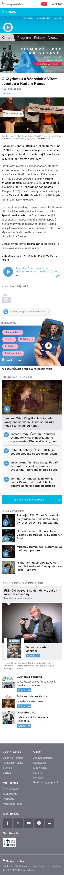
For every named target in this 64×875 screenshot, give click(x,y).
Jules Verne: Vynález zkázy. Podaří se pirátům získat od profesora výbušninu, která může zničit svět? (35, 466)
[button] (58, 276)
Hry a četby (11, 332)
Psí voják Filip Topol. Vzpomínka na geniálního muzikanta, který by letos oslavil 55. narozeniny (38, 519)
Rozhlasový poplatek (46, 782)
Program (28, 18)
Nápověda (39, 762)
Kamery (58, 18)
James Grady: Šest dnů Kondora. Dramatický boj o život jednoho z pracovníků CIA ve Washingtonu (34, 437)
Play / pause (8, 272)
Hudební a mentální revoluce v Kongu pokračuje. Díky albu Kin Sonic (39, 534)
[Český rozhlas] (12, 4)
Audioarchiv (43, 18)
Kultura (7, 38)
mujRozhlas (8, 322)
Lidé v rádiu (40, 767)
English (56, 866)
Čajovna (6, 93)
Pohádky (25, 339)
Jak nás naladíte (43, 758)
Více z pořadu (13, 510)
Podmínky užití (41, 866)
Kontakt (38, 777)
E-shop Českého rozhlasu (23, 583)
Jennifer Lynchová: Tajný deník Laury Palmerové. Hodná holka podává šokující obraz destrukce (33, 482)
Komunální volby (13, 762)
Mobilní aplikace (12, 803)
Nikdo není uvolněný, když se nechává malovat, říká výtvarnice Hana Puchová (39, 566)
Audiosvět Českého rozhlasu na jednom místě (27, 369)
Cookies (7, 866)
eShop (7, 772)
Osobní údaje (22, 866)
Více (53, 38)
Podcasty (8, 798)
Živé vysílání (12, 353)
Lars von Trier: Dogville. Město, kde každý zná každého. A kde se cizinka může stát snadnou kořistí (29, 422)
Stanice (7, 767)
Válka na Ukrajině (13, 758)
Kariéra (37, 772)
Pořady (39, 38)
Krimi (8, 339)
